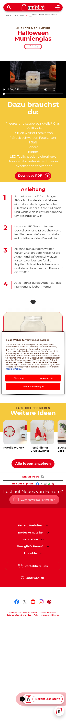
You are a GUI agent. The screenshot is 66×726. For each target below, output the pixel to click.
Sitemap (55, 615)
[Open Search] (9, 7)
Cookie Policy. (13, 369)
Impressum (46, 615)
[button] (47, 526)
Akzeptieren (46, 378)
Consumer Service (48, 612)
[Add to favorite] (33, 302)
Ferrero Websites (30, 525)
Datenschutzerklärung (16, 615)
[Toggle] (22, 699)
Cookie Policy (33, 615)
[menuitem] (30, 532)
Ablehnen (19, 378)
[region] (33, 363)
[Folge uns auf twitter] (25, 601)
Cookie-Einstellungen (33, 387)
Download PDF (30, 175)
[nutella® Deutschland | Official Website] (33, 7)
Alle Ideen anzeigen (33, 463)
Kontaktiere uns (30, 477)
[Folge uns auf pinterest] (49, 601)
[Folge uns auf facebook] (16, 601)
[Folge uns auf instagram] (41, 601)
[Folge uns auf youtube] (33, 601)
